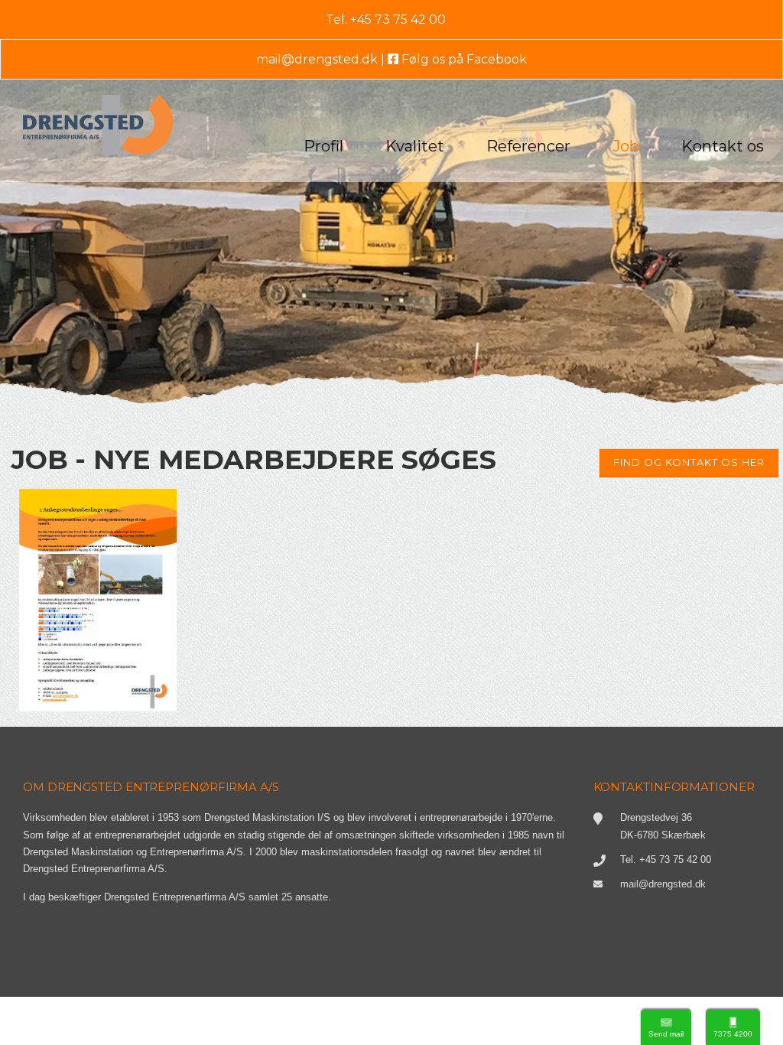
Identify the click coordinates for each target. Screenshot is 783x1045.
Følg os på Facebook (462, 59)
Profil (323, 146)
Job (625, 146)
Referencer (528, 146)
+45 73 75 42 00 (398, 19)
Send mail (666, 1034)
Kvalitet (414, 146)
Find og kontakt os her (689, 462)
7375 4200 (732, 1034)
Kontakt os (722, 146)
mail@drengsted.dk (317, 59)
